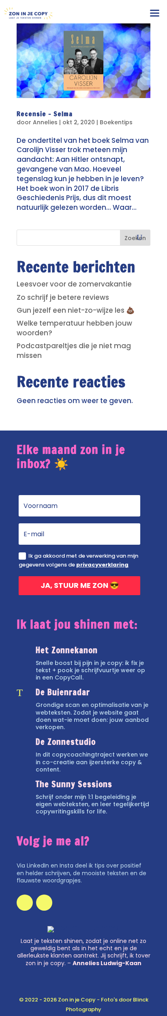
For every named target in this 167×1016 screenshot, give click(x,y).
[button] (156, 11)
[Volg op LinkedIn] (25, 903)
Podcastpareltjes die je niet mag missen (74, 350)
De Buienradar (63, 692)
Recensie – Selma (45, 113)
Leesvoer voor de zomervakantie (74, 284)
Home (83, 44)
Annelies (45, 122)
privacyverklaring (102, 565)
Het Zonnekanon (67, 650)
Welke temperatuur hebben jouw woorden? (74, 328)
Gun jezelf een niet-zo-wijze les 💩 (76, 310)
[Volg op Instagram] (44, 903)
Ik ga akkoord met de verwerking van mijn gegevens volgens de (78, 560)
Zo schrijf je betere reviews (63, 297)
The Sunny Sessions (74, 784)
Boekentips (116, 122)
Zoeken (135, 238)
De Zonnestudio (66, 742)
